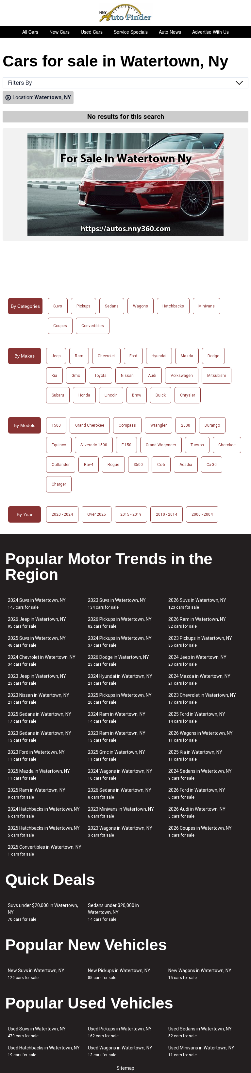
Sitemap (125, 1068)
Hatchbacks (173, 306)
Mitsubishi (216, 375)
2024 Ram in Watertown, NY (116, 718)
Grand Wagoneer (161, 445)
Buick (161, 395)
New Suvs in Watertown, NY (36, 974)
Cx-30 (212, 464)
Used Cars (92, 31)
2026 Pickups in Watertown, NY (120, 623)
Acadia (185, 464)
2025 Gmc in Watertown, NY (116, 755)
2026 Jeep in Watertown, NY (37, 623)
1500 (56, 425)
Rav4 (88, 464)
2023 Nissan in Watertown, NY (38, 699)
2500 (185, 425)
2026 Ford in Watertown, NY (196, 793)
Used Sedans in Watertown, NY (200, 1032)
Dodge (213, 356)
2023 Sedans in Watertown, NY (39, 737)
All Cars (30, 31)
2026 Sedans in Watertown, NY (119, 793)
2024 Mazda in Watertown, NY (199, 680)
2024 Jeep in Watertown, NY (197, 661)
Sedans (112, 306)
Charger (59, 484)
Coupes (60, 326)
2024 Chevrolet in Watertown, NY (41, 661)
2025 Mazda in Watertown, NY (39, 774)
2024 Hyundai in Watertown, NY (120, 680)
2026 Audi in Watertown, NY (197, 812)
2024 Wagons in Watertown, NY (120, 774)
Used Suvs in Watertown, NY (37, 1032)
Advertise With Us (210, 31)
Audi (152, 375)
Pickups (83, 306)
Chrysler (187, 395)
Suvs (57, 306)
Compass (127, 425)
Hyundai (159, 356)
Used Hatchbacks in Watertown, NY (44, 1051)
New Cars (59, 31)
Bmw (136, 395)
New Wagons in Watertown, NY (199, 974)
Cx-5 (161, 464)
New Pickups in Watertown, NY (119, 974)
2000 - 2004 (202, 514)
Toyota (100, 375)
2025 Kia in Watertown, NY (195, 755)
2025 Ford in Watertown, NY (196, 718)
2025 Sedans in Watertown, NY (39, 718)
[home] (125, 13)
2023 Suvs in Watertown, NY (117, 604)
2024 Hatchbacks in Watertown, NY (44, 812)
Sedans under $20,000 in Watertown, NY (113, 912)
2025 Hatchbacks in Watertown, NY (44, 831)
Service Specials (131, 31)
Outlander (61, 464)
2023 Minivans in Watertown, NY (121, 812)
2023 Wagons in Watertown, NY (120, 831)
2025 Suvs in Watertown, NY (37, 642)
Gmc (76, 375)
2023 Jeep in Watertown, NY (37, 680)
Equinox (59, 445)
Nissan (127, 375)
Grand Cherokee (89, 425)
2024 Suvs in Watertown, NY (37, 604)
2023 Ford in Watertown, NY (36, 755)
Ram (79, 356)
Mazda (187, 356)
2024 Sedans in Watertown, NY (200, 774)
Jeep (56, 356)
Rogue (113, 464)
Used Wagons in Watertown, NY (120, 1051)
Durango (212, 425)
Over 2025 (96, 514)
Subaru (58, 395)
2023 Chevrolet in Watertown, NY (202, 699)
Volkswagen (182, 375)
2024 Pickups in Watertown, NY (120, 642)
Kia (54, 375)
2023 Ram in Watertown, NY (116, 737)
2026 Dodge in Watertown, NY (118, 661)
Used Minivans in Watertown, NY (201, 1051)
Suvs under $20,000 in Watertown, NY (43, 912)
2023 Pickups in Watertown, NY (200, 642)
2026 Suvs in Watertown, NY (197, 604)
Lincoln (111, 395)
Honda (84, 395)
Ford (133, 356)
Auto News (170, 31)
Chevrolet (106, 356)
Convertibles (92, 326)
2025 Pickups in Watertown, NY (120, 699)
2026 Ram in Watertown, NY (197, 623)
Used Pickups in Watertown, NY (120, 1032)
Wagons (140, 306)
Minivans (206, 306)
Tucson (197, 445)
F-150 (126, 445)
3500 (138, 464)
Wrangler (158, 425)
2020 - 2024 (62, 514)
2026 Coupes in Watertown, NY (200, 831)
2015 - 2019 (131, 514)
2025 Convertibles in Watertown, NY (44, 850)
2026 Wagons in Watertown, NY (200, 737)
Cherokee (227, 445)
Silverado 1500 (93, 445)
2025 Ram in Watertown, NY (36, 793)
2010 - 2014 (166, 514)
